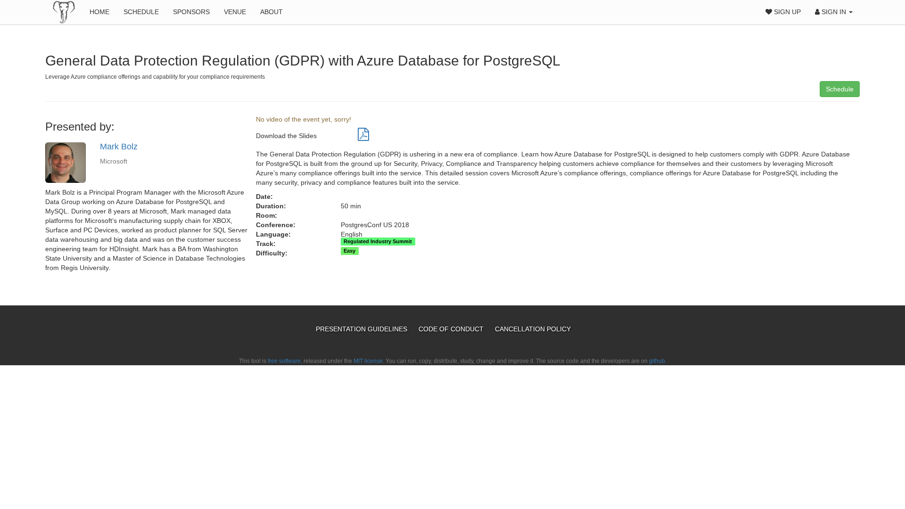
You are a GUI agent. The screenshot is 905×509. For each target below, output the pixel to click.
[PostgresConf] (63, 12)
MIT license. (369, 361)
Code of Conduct (452, 329)
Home (99, 12)
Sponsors (191, 12)
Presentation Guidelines (362, 329)
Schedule (141, 12)
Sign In (834, 12)
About (271, 12)
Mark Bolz (119, 146)
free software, (285, 361)
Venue (235, 12)
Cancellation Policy (533, 329)
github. (657, 361)
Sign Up (786, 12)
